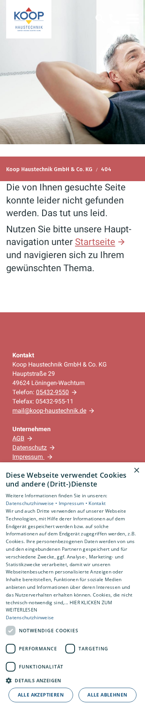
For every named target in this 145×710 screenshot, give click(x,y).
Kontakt (97, 503)
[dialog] (72, 586)
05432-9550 (52, 392)
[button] (132, 18)
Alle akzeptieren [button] (41, 695)
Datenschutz (29, 447)
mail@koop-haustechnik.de (49, 410)
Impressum (28, 456)
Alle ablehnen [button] (107, 695)
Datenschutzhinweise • (32, 503)
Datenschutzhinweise (30, 617)
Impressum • (74, 503)
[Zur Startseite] (28, 19)
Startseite (95, 242)
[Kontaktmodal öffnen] (114, 19)
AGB (18, 438)
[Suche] (100, 19)
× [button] (136, 470)
